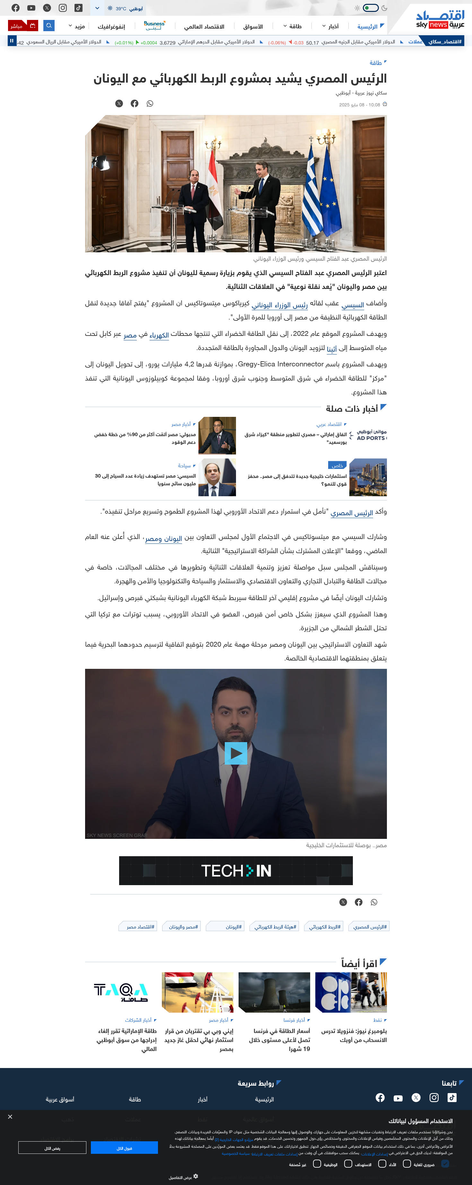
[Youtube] (31, 8)
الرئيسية (368, 26)
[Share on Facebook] (134, 104)
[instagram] (434, 1099)
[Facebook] (15, 8)
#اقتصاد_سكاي (445, 40)
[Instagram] (63, 8)
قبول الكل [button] (124, 1147)
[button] (118, 8)
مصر (130, 334)
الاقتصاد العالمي (204, 26)
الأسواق (253, 26)
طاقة (135, 1098)
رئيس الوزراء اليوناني (280, 303)
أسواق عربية (60, 1098)
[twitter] (416, 1099)
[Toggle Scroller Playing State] (12, 40)
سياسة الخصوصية (236, 1152)
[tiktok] (452, 1099)
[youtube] (398, 1098)
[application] (236, 754)
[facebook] (380, 1099)
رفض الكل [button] (52, 1147)
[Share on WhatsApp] (150, 104)
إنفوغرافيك (111, 26)
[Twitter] (47, 8)
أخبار (202, 1098)
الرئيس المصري (352, 511)
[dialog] (236, 1147)
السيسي (353, 303)
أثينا (332, 348)
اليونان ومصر (163, 537)
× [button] (10, 1117)
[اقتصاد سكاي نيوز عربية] (425, 19)
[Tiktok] (78, 8)
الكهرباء (159, 334)
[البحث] (49, 25)
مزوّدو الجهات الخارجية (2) (234, 1138)
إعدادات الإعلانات (375, 1153)
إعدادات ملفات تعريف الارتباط (275, 1153)
